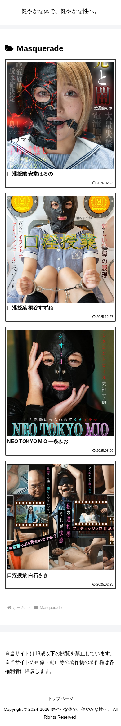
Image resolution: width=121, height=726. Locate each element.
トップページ (60, 698)
